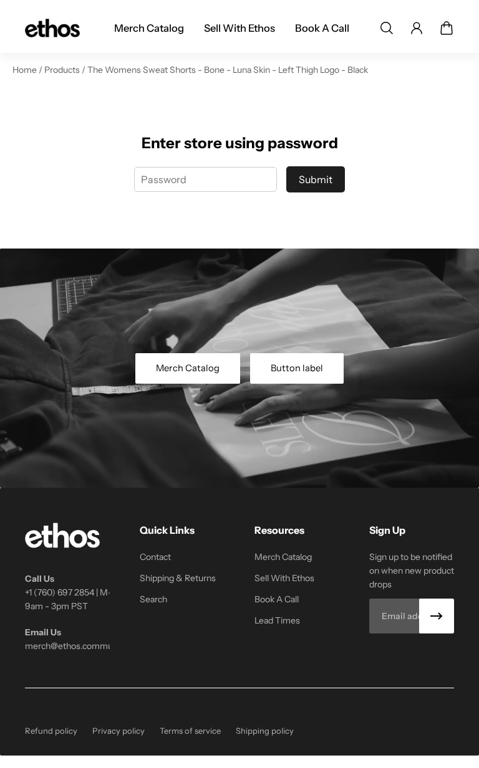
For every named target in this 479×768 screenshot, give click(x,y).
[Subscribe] (436, 616)
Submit (315, 179)
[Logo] (52, 28)
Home (25, 69)
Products (63, 69)
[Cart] (447, 28)
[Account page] (417, 28)
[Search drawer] (387, 28)
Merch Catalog (188, 368)
